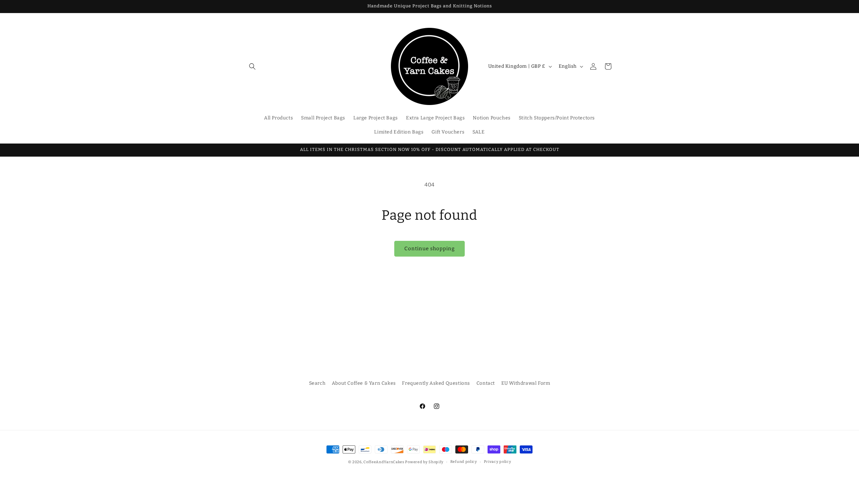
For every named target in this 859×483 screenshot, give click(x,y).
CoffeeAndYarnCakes (383, 462)
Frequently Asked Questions (436, 383)
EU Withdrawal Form (525, 383)
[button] (252, 66)
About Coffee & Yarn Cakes (364, 383)
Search (317, 383)
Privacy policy (497, 462)
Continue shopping (429, 249)
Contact (485, 383)
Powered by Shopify (424, 462)
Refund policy (463, 462)
